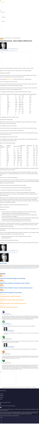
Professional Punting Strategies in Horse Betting (12, 278)
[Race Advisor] (2, 2)
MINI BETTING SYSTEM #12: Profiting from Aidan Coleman (15, 283)
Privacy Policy (9, 405)
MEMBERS (3, 17)
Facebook (1, 393)
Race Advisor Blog (3, 390)
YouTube (1, 397)
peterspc (6, 323)
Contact (1, 417)
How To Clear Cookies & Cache (5, 402)
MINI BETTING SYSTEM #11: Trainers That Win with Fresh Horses (16, 288)
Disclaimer (13, 405)
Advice (1, 275)
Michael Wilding (9, 48)
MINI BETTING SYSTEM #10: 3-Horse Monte (11, 292)
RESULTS (3, 21)
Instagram (1, 395)
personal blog (22, 268)
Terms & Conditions (3, 405)
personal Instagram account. (31, 268)
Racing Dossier (10, 79)
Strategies (1, 280)
